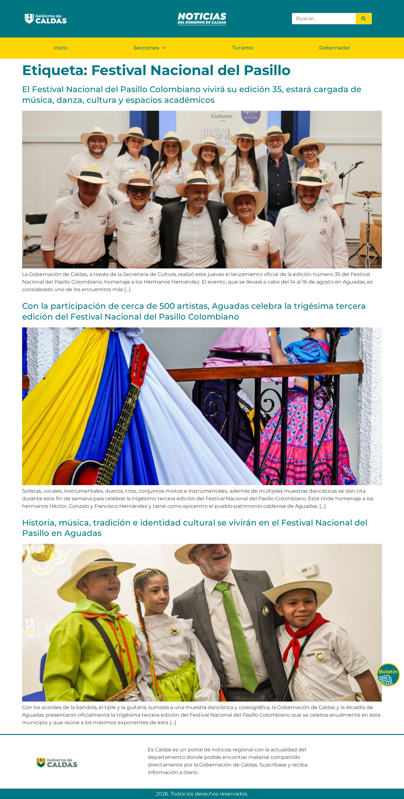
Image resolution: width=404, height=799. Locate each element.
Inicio (60, 48)
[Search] (363, 18)
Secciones (146, 48)
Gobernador (334, 48)
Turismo (242, 48)
